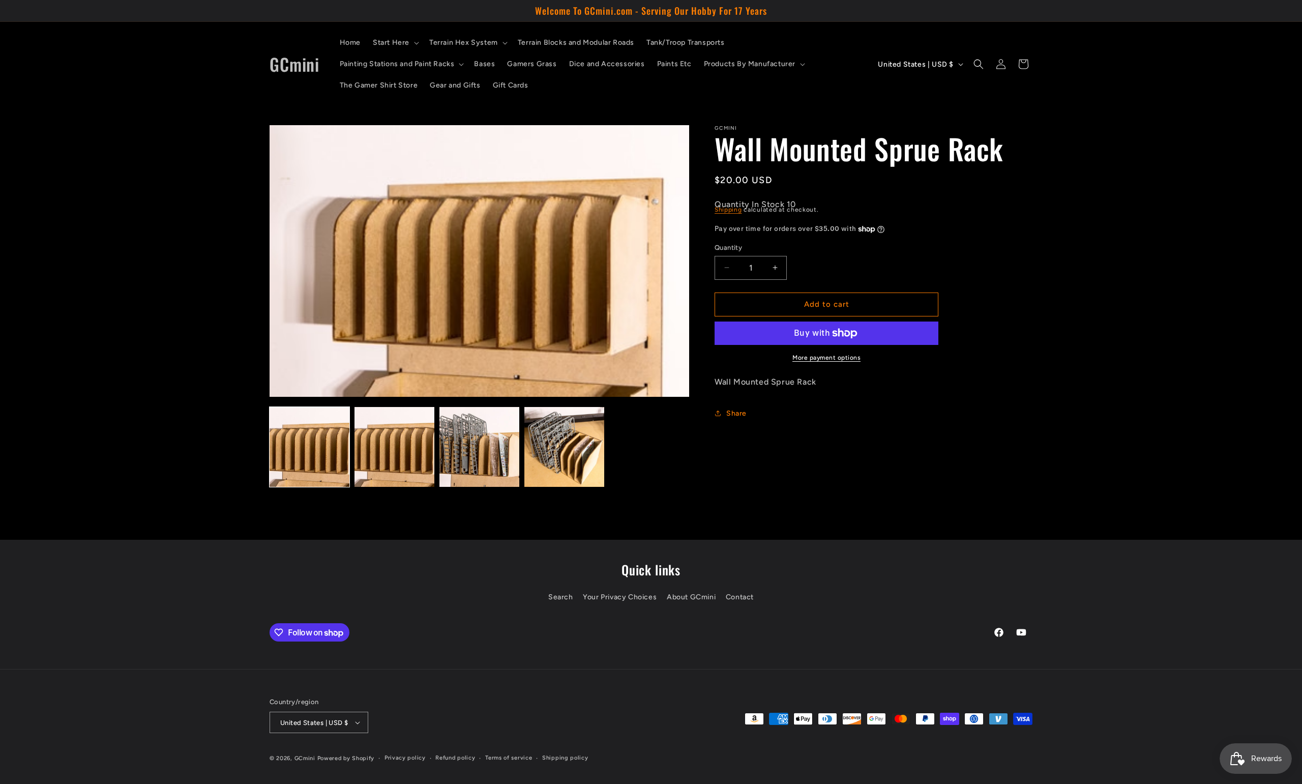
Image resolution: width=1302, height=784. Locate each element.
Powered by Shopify (346, 758)
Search (560, 597)
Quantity (728, 247)
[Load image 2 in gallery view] (394, 447)
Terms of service (508, 757)
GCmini (304, 758)
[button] (395, 42)
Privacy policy (405, 757)
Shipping (728, 209)
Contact (740, 597)
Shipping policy (565, 757)
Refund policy (455, 757)
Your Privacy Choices (620, 597)
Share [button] (736, 413)
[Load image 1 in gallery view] (309, 447)
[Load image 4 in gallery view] (564, 447)
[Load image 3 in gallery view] (479, 447)
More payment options (826, 357)
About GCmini (691, 597)
